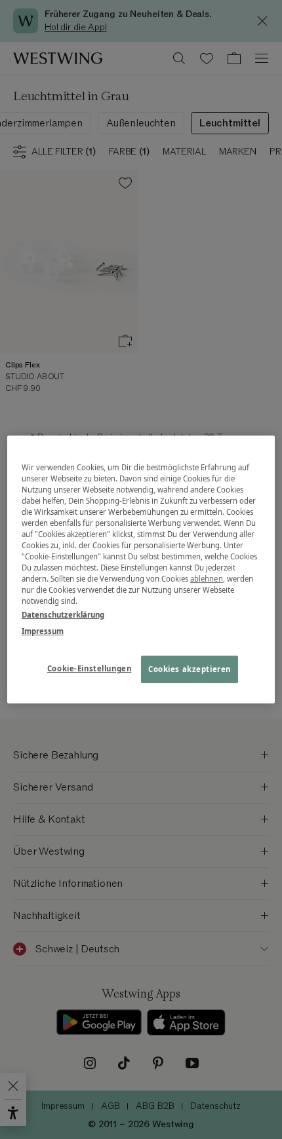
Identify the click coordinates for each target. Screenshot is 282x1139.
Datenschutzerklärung (63, 615)
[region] (141, 570)
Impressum (43, 631)
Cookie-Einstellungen (89, 669)
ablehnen (206, 579)
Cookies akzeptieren (189, 670)
